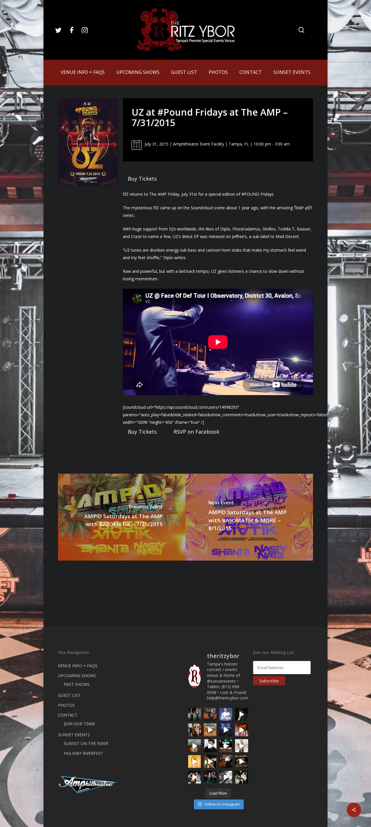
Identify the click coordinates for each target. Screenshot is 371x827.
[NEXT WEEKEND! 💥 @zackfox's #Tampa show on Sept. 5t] (194, 714)
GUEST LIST (69, 695)
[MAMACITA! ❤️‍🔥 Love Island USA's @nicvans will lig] (241, 730)
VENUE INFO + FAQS (77, 665)
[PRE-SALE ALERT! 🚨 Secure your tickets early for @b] (210, 745)
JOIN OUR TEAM (79, 723)
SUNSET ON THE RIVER (86, 743)
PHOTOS (66, 705)
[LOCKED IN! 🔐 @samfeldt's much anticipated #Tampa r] (210, 777)
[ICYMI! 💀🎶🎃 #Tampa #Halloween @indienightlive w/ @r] (241, 777)
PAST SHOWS (77, 684)
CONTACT (67, 715)
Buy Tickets (142, 178)
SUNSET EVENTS (74, 734)
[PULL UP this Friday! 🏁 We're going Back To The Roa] (225, 745)
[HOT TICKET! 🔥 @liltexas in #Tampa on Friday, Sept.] (225, 777)
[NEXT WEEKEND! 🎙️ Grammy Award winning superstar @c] (210, 714)
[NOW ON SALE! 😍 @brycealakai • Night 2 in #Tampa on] (225, 730)
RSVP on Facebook (196, 431)
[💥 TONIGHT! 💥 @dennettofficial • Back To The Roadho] (210, 730)
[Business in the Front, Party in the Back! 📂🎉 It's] (225, 761)
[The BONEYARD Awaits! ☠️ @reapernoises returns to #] (241, 714)
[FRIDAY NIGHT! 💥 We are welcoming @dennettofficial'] (241, 761)
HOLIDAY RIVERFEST (83, 753)
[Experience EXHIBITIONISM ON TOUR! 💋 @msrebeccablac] (241, 745)
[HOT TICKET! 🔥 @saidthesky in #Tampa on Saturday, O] (194, 761)
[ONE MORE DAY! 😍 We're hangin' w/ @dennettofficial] (194, 745)
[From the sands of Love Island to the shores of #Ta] (210, 761)
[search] (301, 30)
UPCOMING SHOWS (77, 675)
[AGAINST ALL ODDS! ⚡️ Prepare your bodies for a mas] (194, 777)
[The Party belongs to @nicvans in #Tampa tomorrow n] (194, 730)
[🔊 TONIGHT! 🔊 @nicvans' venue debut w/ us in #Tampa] (225, 714)
